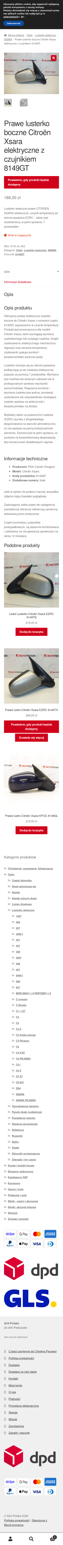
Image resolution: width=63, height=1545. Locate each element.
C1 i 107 (20, 1011)
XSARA (8, 39)
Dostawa (14, 1365)
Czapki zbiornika (22, 880)
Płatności (14, 1399)
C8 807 (20, 1082)
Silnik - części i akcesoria (23, 1201)
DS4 (18, 1088)
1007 (19, 916)
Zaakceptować (13, 23)
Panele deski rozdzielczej (27, 1112)
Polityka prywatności (21, 1358)
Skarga (13, 1412)
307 (18, 945)
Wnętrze (13, 1213)
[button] (54, 58)
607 (18, 987)
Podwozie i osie (17, 1195)
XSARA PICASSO (26, 1100)
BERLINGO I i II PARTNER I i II (33, 993)
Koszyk (48, 1536)
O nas (12, 1392)
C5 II (18, 1070)
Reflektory (18, 1130)
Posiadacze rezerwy (23, 1118)
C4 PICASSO (23, 1058)
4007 (19, 957)
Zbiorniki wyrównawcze (26, 1153)
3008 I (19, 934)
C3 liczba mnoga (26, 1035)
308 (18, 951)
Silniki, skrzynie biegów (22, 1207)
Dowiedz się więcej (31, 738)
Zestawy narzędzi (18, 1219)
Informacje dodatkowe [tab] (17, 282)
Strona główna (16, 35)
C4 (17, 1046)
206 (18, 922)
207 (18, 928)
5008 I (19, 975)
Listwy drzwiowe (22, 904)
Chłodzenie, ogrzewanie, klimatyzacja (30, 868)
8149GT (19, 254)
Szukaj (31, 1539)
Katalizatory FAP (17, 1177)
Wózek (13, 1419)
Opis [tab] (7, 271)
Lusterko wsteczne (45, 35)
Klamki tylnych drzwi (24, 898)
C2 (17, 1017)
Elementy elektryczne (20, 1171)
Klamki (16, 892)
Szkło (15, 1142)
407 (18, 969)
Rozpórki (17, 1136)
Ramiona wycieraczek (25, 1124)
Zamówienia (16, 1426)
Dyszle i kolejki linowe (21, 1165)
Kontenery (14, 1183)
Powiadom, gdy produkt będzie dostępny (28, 182)
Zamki (15, 1147)
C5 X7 (19, 1076)
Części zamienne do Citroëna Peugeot (33, 1351)
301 (18, 939)
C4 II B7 (20, 1052)
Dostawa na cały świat (23, 1372)
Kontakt (13, 1378)
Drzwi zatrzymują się (24, 886)
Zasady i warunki (19, 1433)
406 (18, 963)
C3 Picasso (22, 1040)
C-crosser (21, 999)
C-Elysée (21, 1005)
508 (18, 981)
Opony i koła (15, 1189)
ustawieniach (10, 16)
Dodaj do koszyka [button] (31, 632)
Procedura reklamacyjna (24, 1406)
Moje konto (15, 1385)
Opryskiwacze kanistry (25, 1106)
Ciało (30, 35)
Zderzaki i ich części (24, 1159)
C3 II (18, 1029)
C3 (17, 1023)
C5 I (18, 1064)
